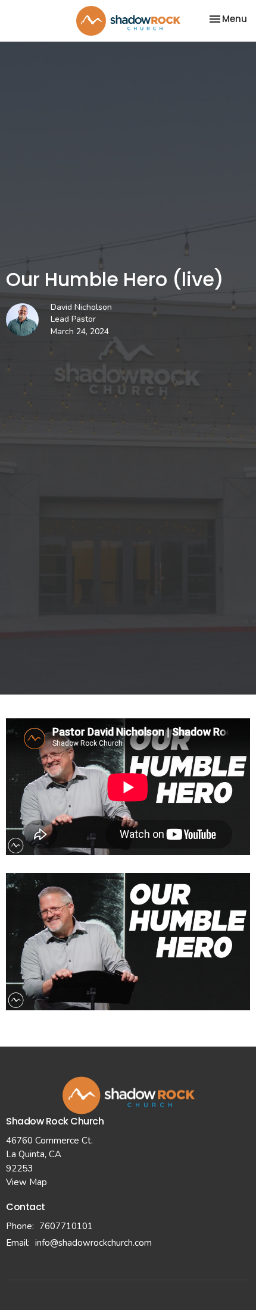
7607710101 (66, 1226)
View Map (26, 1182)
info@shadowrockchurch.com (93, 1243)
